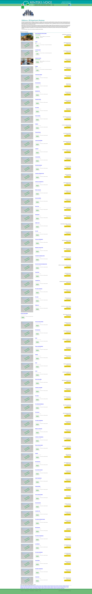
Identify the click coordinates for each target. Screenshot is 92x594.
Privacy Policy (32, 590)
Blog (40, 590)
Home (31, 5)
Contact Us (36, 590)
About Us (22, 590)
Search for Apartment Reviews (42, 5)
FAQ (53, 5)
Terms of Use (27, 590)
